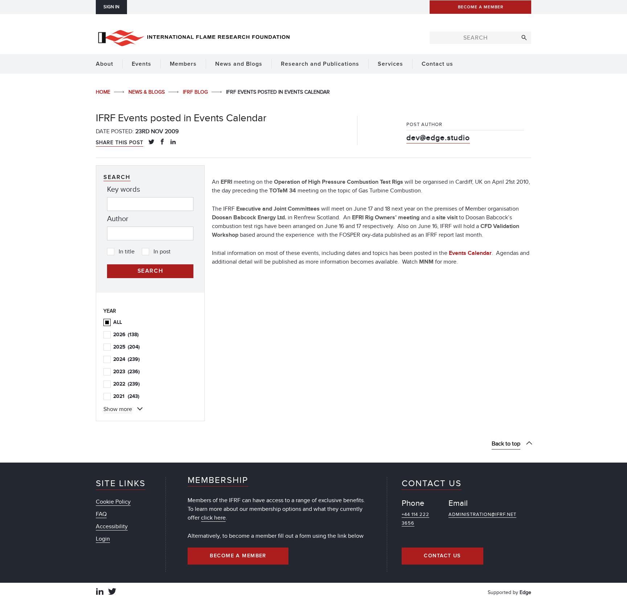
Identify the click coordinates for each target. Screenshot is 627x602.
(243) (126, 396)
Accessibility (112, 526)
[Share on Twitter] (151, 142)
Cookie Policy (113, 501)
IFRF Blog (196, 92)
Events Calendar (470, 253)
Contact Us (442, 555)
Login (103, 538)
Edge (525, 592)
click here (213, 517)
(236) (126, 372)
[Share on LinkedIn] (173, 142)
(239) (126, 359)
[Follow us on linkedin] (100, 592)
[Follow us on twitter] (112, 592)
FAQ (101, 514)
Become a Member (238, 555)
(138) (126, 334)
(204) (126, 347)
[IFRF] (194, 36)
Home (104, 92)
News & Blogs (147, 92)
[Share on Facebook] (162, 142)
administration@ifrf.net (482, 514)
